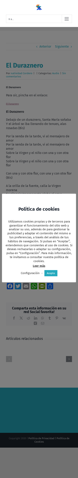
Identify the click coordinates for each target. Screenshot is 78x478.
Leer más (39, 266)
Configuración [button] (30, 273)
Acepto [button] (51, 273)
